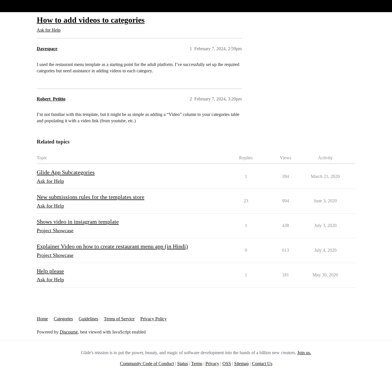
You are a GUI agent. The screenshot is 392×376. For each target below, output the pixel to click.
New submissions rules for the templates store (90, 197)
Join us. (304, 352)
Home (42, 318)
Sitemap (241, 363)
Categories (63, 318)
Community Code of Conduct (147, 363)
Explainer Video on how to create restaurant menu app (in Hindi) (112, 246)
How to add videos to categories (91, 19)
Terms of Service (119, 318)
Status (182, 363)
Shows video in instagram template (78, 221)
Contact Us (262, 363)
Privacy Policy (153, 318)
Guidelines (88, 318)
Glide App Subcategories (66, 172)
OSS (226, 363)
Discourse (69, 332)
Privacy (212, 363)
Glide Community (19, 5)
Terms (196, 363)
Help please (50, 271)
